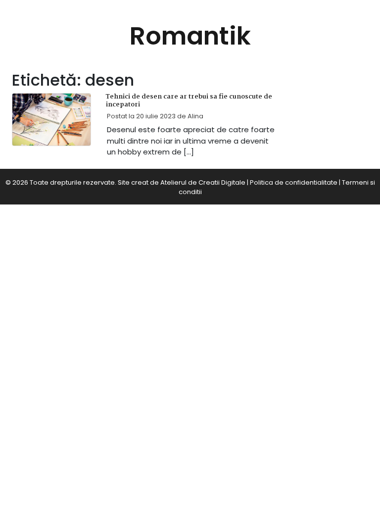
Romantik (190, 35)
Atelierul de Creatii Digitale (202, 182)
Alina (195, 116)
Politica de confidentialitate (293, 182)
